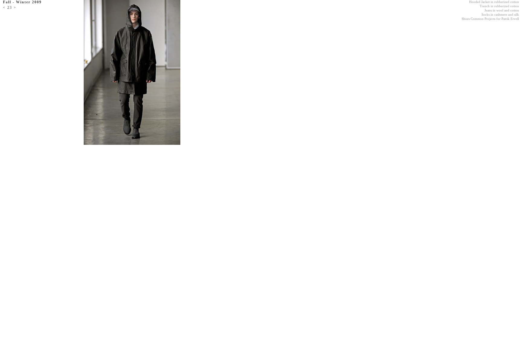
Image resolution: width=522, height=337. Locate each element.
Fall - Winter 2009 (22, 2)
